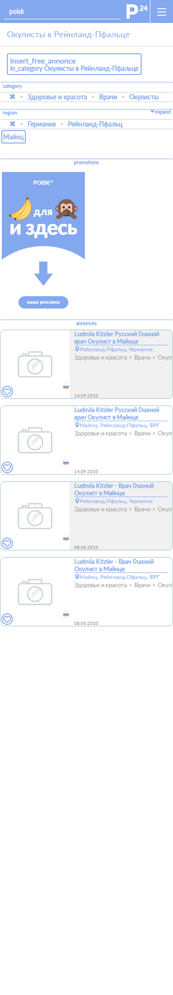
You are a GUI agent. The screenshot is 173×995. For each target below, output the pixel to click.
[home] (137, 11)
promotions (86, 162)
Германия (42, 124)
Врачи (108, 97)
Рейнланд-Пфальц (95, 124)
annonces (86, 323)
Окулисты (144, 97)
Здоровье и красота (57, 97)
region (10, 112)
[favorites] (7, 392)
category (12, 86)
